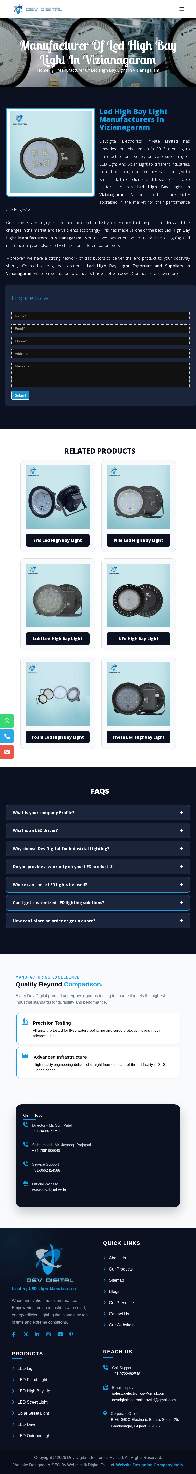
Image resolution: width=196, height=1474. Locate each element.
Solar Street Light (33, 1413)
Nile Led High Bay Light (138, 540)
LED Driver (28, 1424)
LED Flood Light (32, 1380)
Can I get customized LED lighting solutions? (58, 903)
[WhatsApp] (7, 721)
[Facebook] (15, 1334)
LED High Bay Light (36, 1391)
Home (42, 70)
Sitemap (116, 1280)
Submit (20, 395)
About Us (117, 1258)
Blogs (114, 1291)
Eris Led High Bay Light (57, 540)
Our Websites (121, 1325)
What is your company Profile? (44, 812)
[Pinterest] (73, 1334)
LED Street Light (32, 1402)
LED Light (27, 1368)
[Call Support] (7, 736)
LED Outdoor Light (34, 1436)
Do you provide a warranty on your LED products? (63, 866)
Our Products (121, 1269)
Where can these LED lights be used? (50, 884)
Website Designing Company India (149, 1465)
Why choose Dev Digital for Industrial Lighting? (61, 848)
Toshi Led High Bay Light (57, 737)
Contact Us (119, 1314)
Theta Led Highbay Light (138, 737)
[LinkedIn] (38, 1334)
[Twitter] (27, 1334)
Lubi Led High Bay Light (57, 638)
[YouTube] (61, 1334)
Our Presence (121, 1303)
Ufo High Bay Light (138, 638)
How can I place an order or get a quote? (54, 921)
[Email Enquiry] (7, 752)
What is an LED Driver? (35, 830)
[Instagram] (50, 1334)
